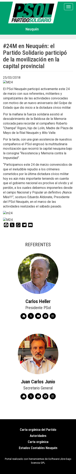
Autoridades (38, 436)
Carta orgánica (38, 442)
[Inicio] (33, 12)
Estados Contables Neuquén (38, 448)
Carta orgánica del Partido (38, 430)
